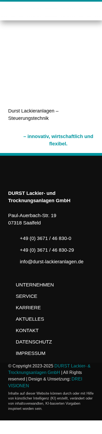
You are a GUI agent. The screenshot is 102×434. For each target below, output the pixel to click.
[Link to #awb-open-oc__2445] (91, 10)
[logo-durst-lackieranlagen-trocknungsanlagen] (51, 8)
